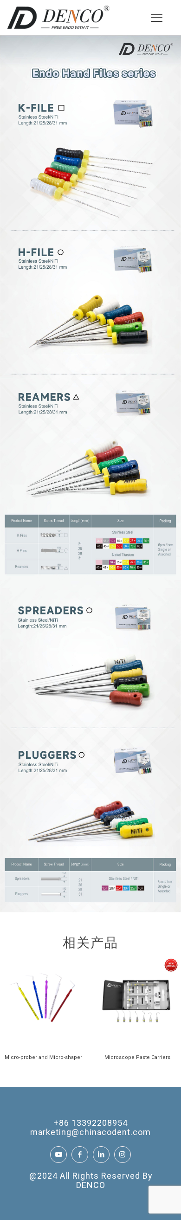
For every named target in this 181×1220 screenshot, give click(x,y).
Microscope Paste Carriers (137, 1057)
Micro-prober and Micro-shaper (43, 1057)
